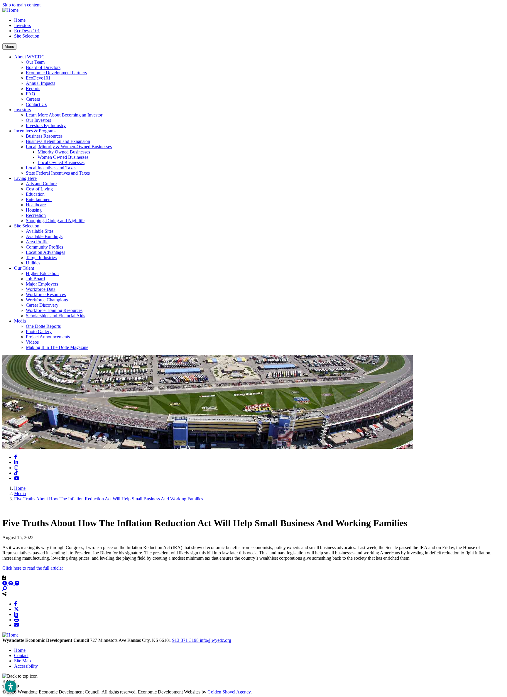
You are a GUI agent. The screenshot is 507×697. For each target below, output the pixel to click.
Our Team (35, 62)
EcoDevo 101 (27, 30)
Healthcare (36, 204)
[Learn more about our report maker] (17, 583)
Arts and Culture (41, 183)
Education (35, 194)
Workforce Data (40, 289)
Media (20, 320)
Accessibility (26, 666)
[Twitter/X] (16, 609)
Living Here (25, 178)
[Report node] (4, 578)
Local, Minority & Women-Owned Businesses (69, 146)
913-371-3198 (186, 640)
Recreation (36, 215)
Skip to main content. (22, 4)
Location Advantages (45, 252)
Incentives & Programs (35, 130)
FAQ (30, 93)
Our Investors (38, 120)
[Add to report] (5, 583)
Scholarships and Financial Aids (55, 315)
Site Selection (26, 35)
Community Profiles (44, 246)
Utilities (33, 262)
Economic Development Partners (56, 72)
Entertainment (39, 199)
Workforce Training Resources (54, 310)
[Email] (16, 624)
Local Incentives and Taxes (51, 167)
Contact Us (36, 104)
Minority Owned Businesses (64, 151)
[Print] (16, 619)
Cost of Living (39, 188)
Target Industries (41, 257)
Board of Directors (43, 67)
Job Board (35, 278)
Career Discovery (42, 305)
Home (20, 20)
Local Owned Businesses (61, 162)
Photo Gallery (39, 331)
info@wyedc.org (215, 640)
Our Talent (24, 268)
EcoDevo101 (38, 77)
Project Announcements (48, 336)
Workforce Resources (46, 294)
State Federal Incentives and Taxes (58, 173)
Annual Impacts (40, 83)
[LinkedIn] (16, 614)
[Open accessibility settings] (10, 686)
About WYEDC (29, 56)
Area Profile (37, 241)
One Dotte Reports (43, 326)
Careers (33, 99)
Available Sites (39, 231)
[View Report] (11, 583)
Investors (22, 25)
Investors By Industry (46, 125)
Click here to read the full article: (33, 568)
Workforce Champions (47, 299)
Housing (34, 209)
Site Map (22, 660)
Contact (21, 655)
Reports (33, 88)
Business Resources (44, 136)
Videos (32, 342)
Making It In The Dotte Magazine (57, 347)
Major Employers (42, 283)
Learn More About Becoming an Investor (64, 114)
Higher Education (42, 273)
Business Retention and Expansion (58, 141)
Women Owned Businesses (63, 157)
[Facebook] (15, 603)
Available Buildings (44, 236)
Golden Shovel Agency (229, 691)
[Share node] (4, 593)
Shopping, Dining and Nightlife (55, 220)
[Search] (4, 588)
